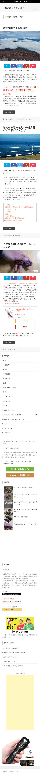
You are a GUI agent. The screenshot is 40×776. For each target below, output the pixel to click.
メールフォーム (7, 428)
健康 (4, 392)
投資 (4, 360)
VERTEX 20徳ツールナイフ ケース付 (25, 310)
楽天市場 (25, 327)
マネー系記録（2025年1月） (11, 648)
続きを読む (10, 112)
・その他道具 (9, 216)
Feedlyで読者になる (20, 469)
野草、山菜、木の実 (9, 387)
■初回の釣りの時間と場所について (15, 218)
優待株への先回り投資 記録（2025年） (14, 652)
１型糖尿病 (18, 119)
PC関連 (5, 369)
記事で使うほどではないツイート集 (13, 419)
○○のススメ (6, 401)
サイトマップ (6, 433)
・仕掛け (8, 211)
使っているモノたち (8, 410)
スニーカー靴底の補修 (21, 517)
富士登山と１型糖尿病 (15, 27)
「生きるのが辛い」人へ (9, 657)
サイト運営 (6, 374)
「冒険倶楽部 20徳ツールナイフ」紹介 (19, 245)
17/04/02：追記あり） (12, 303)
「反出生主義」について (9, 661)
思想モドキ (6, 378)
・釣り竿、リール (11, 209)
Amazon (25, 321)
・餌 (6, 213)
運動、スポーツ (25, 119)
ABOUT (4, 424)
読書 (4, 383)
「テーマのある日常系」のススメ (12, 666)
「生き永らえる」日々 (13, 7)
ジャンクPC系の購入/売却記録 (11, 415)
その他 (5, 405)
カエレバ (23, 314)
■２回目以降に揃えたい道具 (13, 220)
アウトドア (33, 119)
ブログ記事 (5, 356)
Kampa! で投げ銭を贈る (20, 475)
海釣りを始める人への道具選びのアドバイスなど (19, 129)
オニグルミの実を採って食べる (23, 487)
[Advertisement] (20, 702)
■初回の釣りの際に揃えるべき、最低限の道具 (18, 207)
